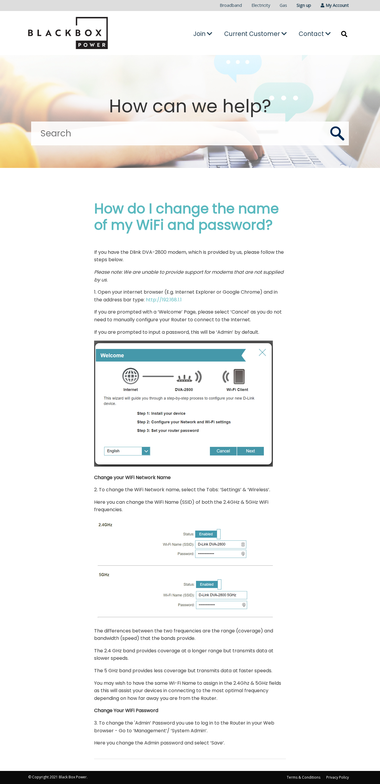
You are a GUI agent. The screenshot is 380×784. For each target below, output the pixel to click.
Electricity (260, 5)
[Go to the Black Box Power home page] (78, 33)
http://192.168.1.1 (164, 299)
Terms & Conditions (303, 777)
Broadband (231, 5)
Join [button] (200, 33)
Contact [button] (312, 33)
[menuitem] (231, 5)
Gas (283, 5)
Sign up (304, 5)
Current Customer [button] (252, 33)
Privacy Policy (337, 777)
